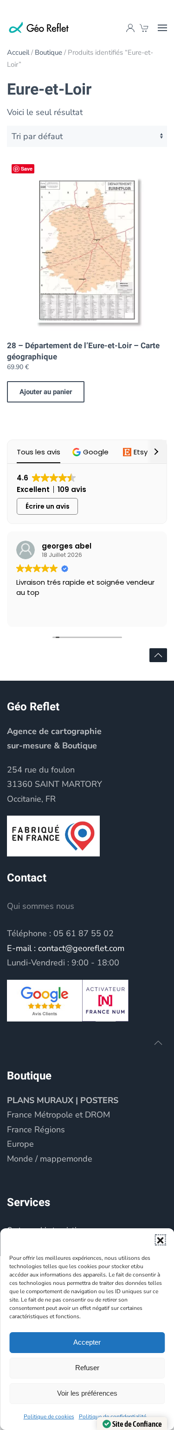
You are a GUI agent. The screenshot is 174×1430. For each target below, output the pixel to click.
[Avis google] (44, 999)
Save (26, 168)
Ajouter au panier (45, 392)
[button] (160, 1240)
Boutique (48, 52)
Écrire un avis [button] (48, 506)
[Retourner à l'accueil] (39, 27)
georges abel (66, 546)
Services (28, 1202)
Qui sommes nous (40, 906)
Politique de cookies (49, 1416)
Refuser (87, 1368)
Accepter (87, 1342)
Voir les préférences (87, 1393)
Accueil (18, 52)
